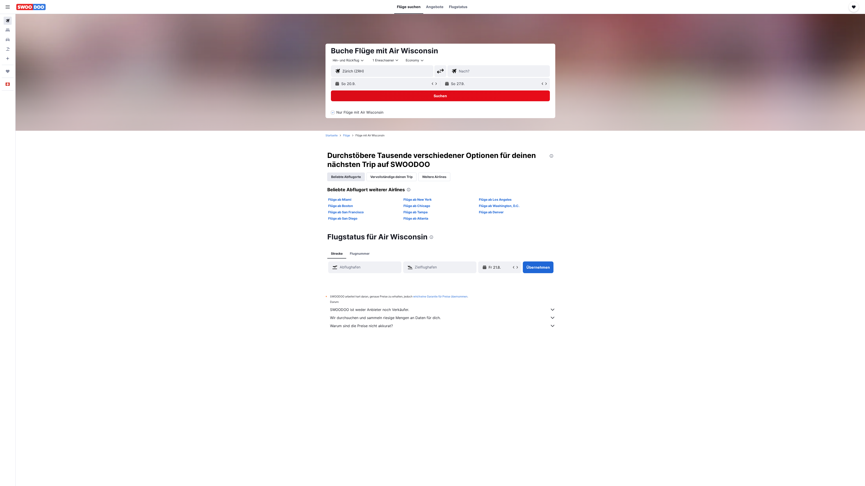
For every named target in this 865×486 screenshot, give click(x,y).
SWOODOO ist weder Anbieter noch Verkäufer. (369, 309)
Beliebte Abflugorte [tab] (346, 177)
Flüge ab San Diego (342, 218)
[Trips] (8, 71)
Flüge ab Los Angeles (495, 199)
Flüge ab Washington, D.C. (499, 206)
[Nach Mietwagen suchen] (8, 39)
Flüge (346, 135)
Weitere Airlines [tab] (434, 177)
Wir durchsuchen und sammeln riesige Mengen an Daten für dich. (385, 317)
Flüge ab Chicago (416, 206)
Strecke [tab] (337, 253)
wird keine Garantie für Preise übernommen (440, 296)
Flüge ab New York (417, 199)
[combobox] (348, 60)
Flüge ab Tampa (415, 212)
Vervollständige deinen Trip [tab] (391, 177)
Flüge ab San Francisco (346, 212)
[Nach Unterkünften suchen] (8, 30)
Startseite (332, 135)
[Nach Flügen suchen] (8, 20)
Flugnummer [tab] (360, 253)
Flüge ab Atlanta (415, 218)
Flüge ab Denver (491, 212)
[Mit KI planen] (8, 58)
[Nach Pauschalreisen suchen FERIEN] (8, 49)
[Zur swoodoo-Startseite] (31, 7)
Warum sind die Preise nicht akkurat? (361, 326)
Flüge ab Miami (339, 199)
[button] (8, 7)
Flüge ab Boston (340, 206)
